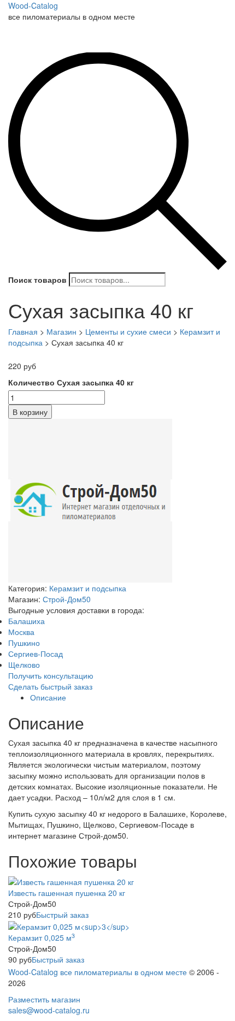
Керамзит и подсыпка (87, 588)
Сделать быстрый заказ (50, 686)
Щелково (24, 664)
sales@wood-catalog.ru (49, 1010)
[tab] (128, 697)
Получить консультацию (50, 675)
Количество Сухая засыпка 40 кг (71, 382)
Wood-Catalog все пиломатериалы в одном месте (97, 971)
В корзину (30, 411)
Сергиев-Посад (35, 653)
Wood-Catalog (33, 5)
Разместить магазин (44, 999)
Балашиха (26, 620)
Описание (48, 697)
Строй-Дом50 (67, 598)
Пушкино (24, 642)
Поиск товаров (37, 279)
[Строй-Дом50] (90, 499)
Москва (21, 631)
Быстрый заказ (62, 914)
